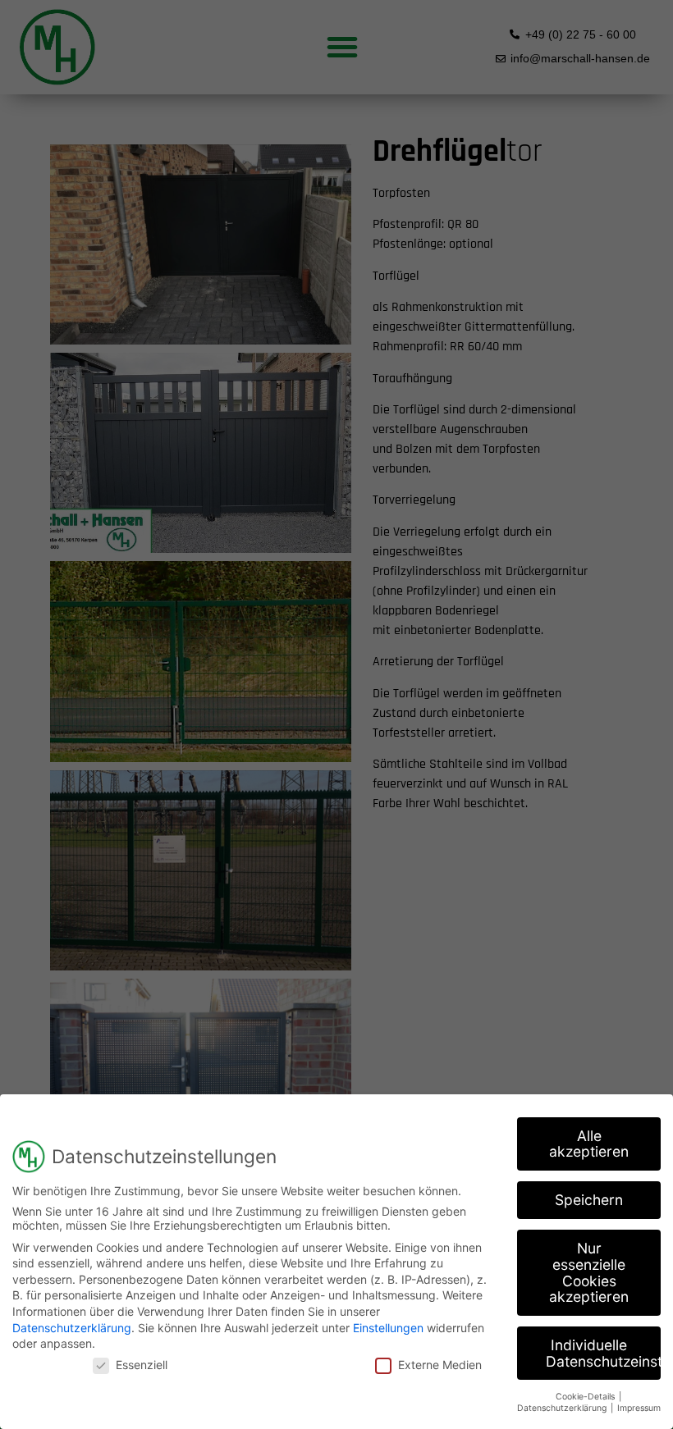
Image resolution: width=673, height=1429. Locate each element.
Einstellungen (388, 1328)
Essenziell (141, 1365)
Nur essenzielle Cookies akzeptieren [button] (589, 1272)
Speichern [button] (589, 1199)
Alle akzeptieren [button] (589, 1144)
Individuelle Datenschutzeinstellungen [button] (603, 1353)
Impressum (639, 1408)
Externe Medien (440, 1365)
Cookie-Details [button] (586, 1396)
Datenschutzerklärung (71, 1328)
